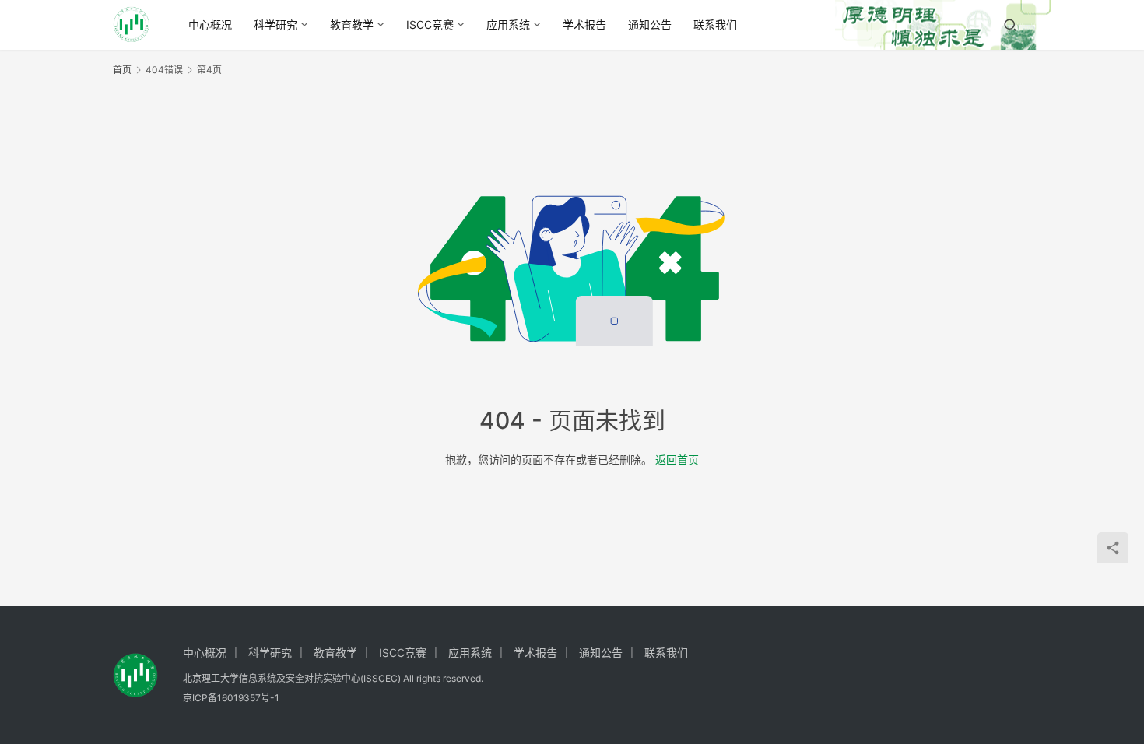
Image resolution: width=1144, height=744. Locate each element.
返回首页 (677, 459)
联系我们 (715, 24)
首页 (122, 69)
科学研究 (275, 24)
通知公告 (650, 24)
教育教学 (352, 24)
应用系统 (508, 24)
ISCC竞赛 (430, 24)
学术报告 (584, 24)
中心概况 (210, 24)
